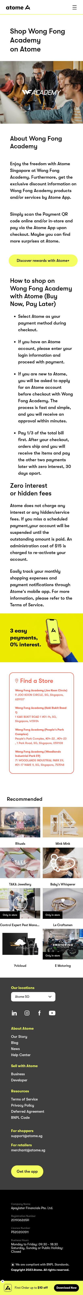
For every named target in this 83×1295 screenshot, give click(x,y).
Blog (14, 1043)
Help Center (21, 1055)
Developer (19, 1080)
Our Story (19, 1037)
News (15, 1049)
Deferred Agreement (27, 1111)
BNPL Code (20, 1118)
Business (18, 1074)
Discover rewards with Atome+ (43, 260)
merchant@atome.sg (28, 1150)
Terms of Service (24, 1099)
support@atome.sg (27, 1136)
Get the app (27, 1171)
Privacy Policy (22, 1105)
